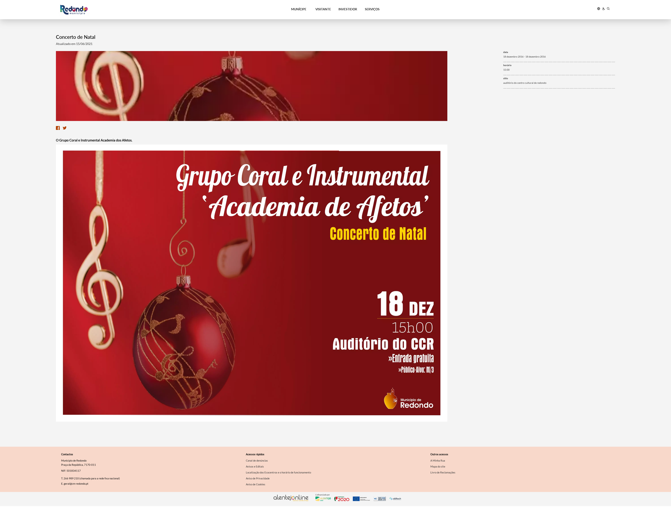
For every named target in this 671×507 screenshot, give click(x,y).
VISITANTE (323, 9)
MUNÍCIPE (298, 9)
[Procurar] (608, 9)
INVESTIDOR (347, 9)
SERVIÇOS (372, 9)
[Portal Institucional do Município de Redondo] (128, 9)
